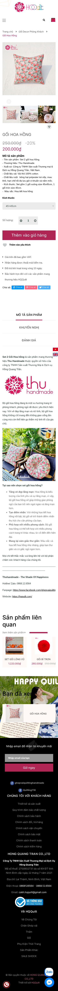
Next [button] (49, 126)
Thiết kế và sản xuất (29, 803)
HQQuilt (35, 982)
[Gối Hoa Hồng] (14, 713)
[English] (55, 354)
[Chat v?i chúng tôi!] (49, 982)
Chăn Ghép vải (29, 925)
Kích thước (8, 197)
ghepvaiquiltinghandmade (29, 782)
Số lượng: (7, 220)
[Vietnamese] (55, 349)
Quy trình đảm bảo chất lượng (29, 809)
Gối (29, 937)
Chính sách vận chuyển (29, 828)
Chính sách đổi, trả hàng (29, 822)
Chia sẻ (19, 287)
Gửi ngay (29, 767)
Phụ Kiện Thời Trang (29, 943)
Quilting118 (29, 790)
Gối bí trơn (43, 659)
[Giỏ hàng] (53, 20)
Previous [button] (8, 101)
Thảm (29, 931)
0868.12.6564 (44, 885)
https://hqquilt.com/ (22, 596)
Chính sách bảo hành (29, 816)
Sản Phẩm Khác (29, 950)
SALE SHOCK (29, 956)
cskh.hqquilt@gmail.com (33, 892)
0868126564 (26, 885)
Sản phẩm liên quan (22, 621)
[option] (11, 115)
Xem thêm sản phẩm (13, 632)
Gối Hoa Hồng (38, 713)
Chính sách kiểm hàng (29, 846)
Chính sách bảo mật (29, 834)
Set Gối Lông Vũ (14, 659)
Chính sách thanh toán (29, 840)
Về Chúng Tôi (29, 919)
